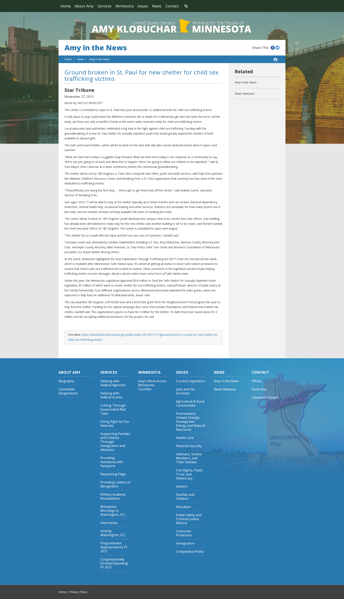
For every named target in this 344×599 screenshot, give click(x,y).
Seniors (181, 486)
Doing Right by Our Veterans (114, 424)
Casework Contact (265, 397)
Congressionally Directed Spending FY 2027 (114, 563)
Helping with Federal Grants (111, 395)
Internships (109, 523)
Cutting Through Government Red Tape (113, 409)
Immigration (185, 543)
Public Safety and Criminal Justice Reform (188, 519)
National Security (189, 446)
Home (66, 6)
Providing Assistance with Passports (111, 462)
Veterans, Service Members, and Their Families (189, 458)
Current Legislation (190, 381)
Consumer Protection (184, 533)
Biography (66, 381)
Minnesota (124, 6)
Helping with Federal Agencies (112, 383)
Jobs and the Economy (185, 391)
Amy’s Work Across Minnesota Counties (152, 385)
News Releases (244, 93)
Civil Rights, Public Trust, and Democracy (189, 474)
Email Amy (259, 389)
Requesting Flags (113, 474)
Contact (172, 6)
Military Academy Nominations (113, 496)
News (156, 6)
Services (104, 6)
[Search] (186, 6)
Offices (257, 381)
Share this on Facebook (273, 48)
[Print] (276, 59)
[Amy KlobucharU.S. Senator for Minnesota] (172, 26)
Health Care (185, 438)
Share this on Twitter (278, 48)
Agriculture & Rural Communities (190, 403)
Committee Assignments (68, 391)
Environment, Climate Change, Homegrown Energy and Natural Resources (190, 422)
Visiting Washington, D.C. (113, 533)
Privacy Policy (78, 592)
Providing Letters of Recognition (115, 484)
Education (183, 507)
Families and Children (185, 497)
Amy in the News (95, 47)
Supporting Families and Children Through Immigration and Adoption (115, 442)
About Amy (84, 6)
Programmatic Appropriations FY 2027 (113, 547)
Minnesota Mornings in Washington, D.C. (113, 511)
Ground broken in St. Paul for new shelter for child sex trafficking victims (141, 75)
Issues (143, 6)
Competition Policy (190, 551)
